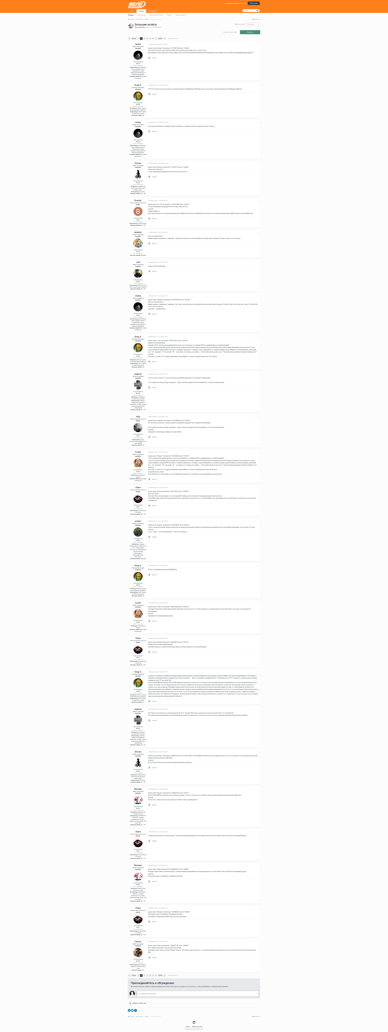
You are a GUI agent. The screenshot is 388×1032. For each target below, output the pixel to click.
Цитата (154, 58)
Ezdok (138, 452)
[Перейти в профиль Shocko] (138, 174)
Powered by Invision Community (194, 1029)
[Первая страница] (129, 38)
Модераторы (141, 15)
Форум (141, 11)
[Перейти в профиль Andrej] (138, 55)
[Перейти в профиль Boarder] (138, 211)
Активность (153, 11)
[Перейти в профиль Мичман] (130, 25)
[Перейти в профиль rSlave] (138, 498)
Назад (134, 38)
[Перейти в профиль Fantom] (138, 952)
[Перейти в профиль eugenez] (138, 384)
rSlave (138, 487)
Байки (159, 27)
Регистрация (254, 3)
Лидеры (169, 15)
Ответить (250, 32)
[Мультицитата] (149, 58)
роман (138, 521)
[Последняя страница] (164, 38)
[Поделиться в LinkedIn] (129, 1010)
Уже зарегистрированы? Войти (235, 3)
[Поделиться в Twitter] (132, 1010)
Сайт (132, 11)
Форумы (131, 15)
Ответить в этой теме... (148, 994)
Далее (160, 38)
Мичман (142, 27)
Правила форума (180, 15)
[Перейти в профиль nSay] (138, 427)
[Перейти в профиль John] (138, 273)
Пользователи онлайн (156, 15)
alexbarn (138, 232)
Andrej (138, 44)
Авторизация (240, 24)
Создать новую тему (230, 32)
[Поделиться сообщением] (258, 44)
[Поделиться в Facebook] (135, 1010)
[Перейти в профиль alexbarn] (138, 243)
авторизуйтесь (191, 986)
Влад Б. (138, 85)
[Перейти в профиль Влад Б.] (138, 96)
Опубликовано (157, 44)
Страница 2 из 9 (172, 38)
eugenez (138, 374)
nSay (138, 416)
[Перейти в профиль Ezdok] (138, 463)
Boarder (138, 200)
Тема (187, 1026)
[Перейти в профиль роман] (138, 532)
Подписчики (250, 24)
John (138, 262)
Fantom (138, 941)
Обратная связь (197, 1026)
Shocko (138, 163)
